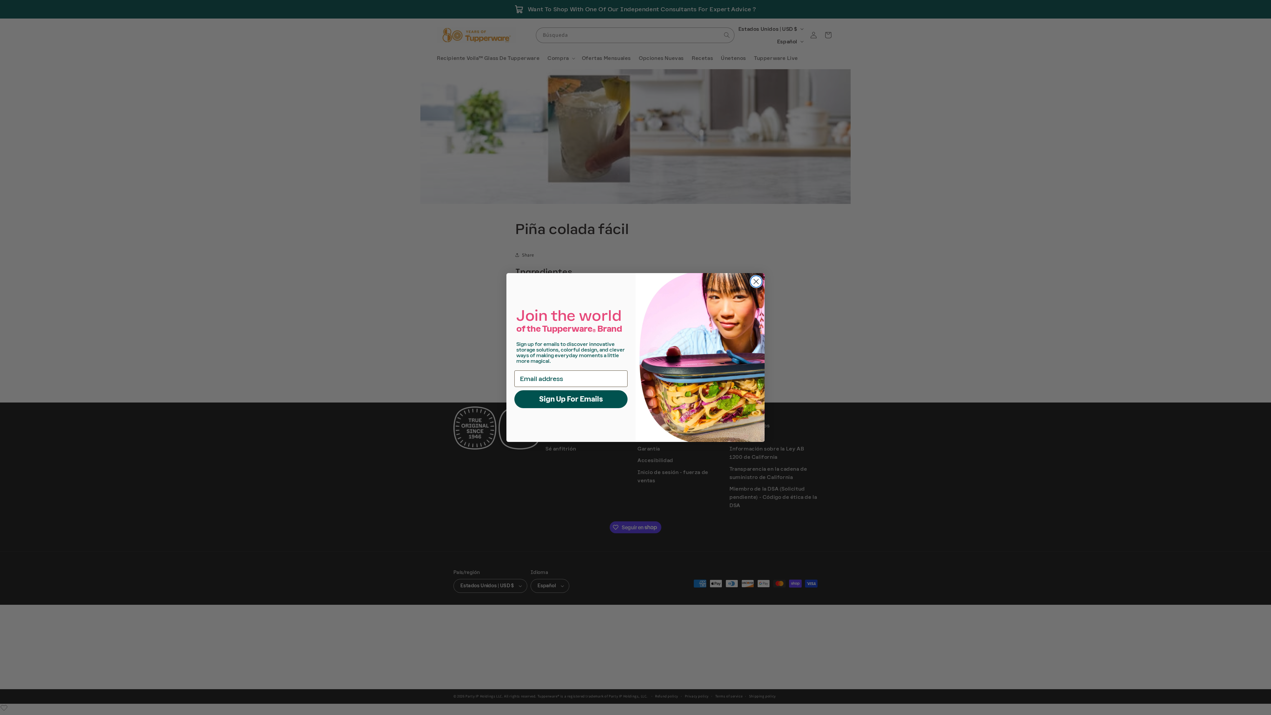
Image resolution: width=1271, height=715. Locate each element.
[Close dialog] (756, 281)
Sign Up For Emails (571, 399)
